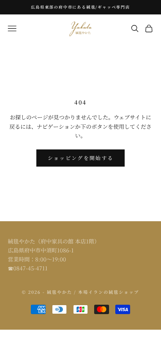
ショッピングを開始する (81, 158)
